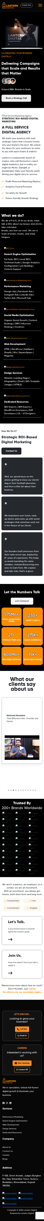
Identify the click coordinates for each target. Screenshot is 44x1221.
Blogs (4, 1159)
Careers (5, 1155)
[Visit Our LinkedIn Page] (10, 1103)
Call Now (23, 1029)
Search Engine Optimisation (15, 1121)
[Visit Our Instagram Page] (7, 1103)
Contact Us (11, 451)
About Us (6, 1147)
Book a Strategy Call (16, 98)
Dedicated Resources (12, 1133)
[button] (8, 790)
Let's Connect (22, 601)
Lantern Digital (30, 1210)
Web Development (10, 1125)
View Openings (23, 1063)
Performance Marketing (12, 1117)
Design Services (9, 1129)
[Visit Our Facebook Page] (3, 1103)
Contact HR (23, 1069)
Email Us (23, 1035)
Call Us (32, 989)
